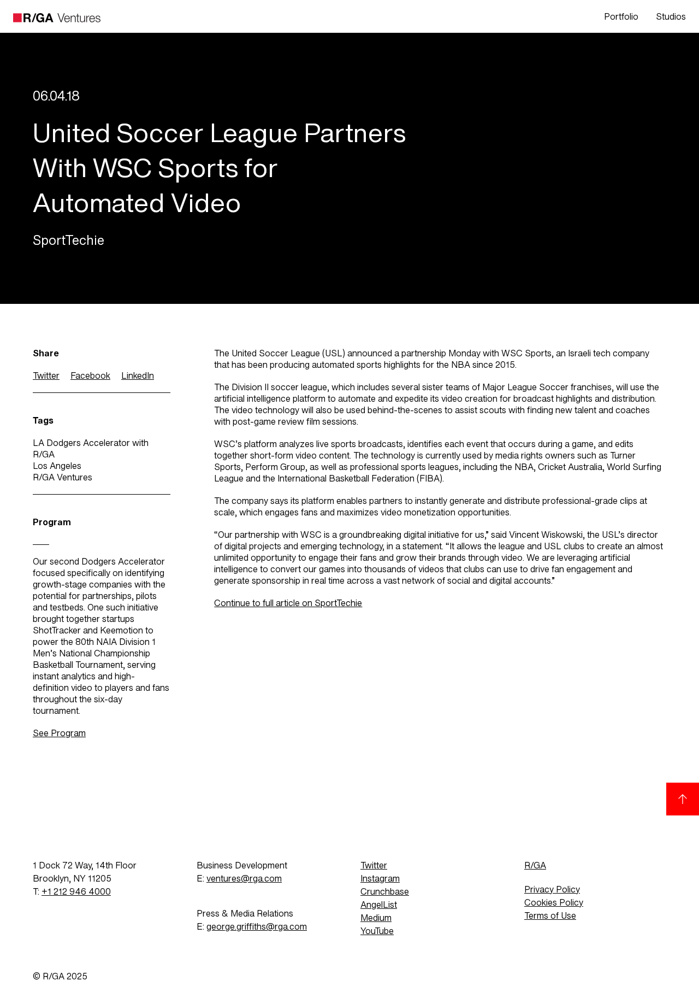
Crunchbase (384, 891)
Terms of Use (550, 915)
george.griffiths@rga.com (256, 926)
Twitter (46, 375)
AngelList (378, 905)
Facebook (90, 375)
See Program (59, 733)
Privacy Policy (552, 889)
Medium (376, 918)
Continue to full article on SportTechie (288, 603)
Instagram (380, 878)
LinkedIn (137, 375)
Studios (671, 16)
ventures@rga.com (244, 878)
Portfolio (621, 16)
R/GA (535, 865)
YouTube (377, 931)
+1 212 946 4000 (76, 891)
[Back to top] (682, 799)
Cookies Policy (553, 902)
